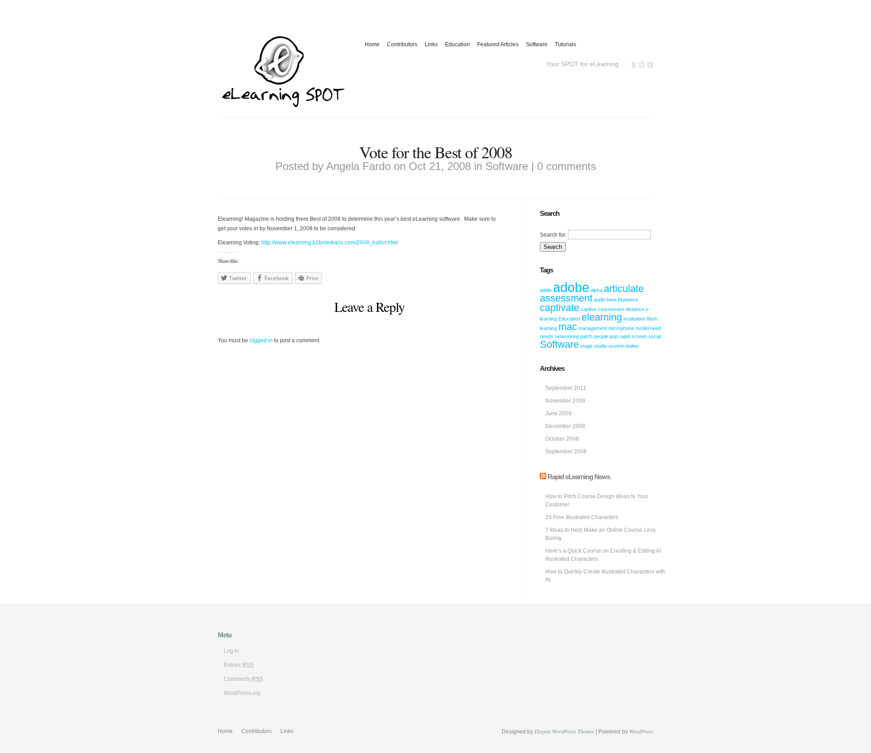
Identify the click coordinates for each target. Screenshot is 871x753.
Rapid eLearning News (579, 477)
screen (639, 336)
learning (548, 328)
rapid (624, 336)
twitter (632, 346)
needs (546, 336)
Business (628, 299)
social (654, 336)
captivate (559, 307)
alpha (596, 290)
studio (600, 346)
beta (612, 299)
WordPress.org (242, 693)
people (601, 336)
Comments (243, 679)
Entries (239, 665)
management (592, 328)
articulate (624, 288)
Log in (231, 651)
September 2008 (566, 451)
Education (457, 44)
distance (635, 309)
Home (372, 44)
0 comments (566, 166)
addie (546, 290)
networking (567, 336)
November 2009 (565, 401)
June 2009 (558, 413)
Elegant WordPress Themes (564, 731)
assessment (566, 298)
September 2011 (565, 388)
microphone (621, 328)
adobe (571, 287)
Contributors (402, 44)
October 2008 (562, 439)
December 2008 (565, 426)
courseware (611, 309)
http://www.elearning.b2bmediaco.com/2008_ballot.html (329, 242)
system (616, 346)
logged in (261, 340)
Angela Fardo (358, 166)
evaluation (634, 318)
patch (586, 336)
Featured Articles (498, 44)
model (642, 328)
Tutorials (565, 44)
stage (586, 346)
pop (614, 336)
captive (589, 309)
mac (567, 326)
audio (600, 299)
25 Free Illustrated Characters (581, 517)
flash (652, 318)
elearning (602, 317)
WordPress (641, 731)
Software (537, 44)
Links (431, 44)
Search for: (553, 235)
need (655, 328)
